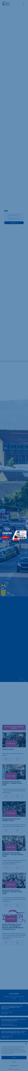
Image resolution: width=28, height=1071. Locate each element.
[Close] (24, 533)
